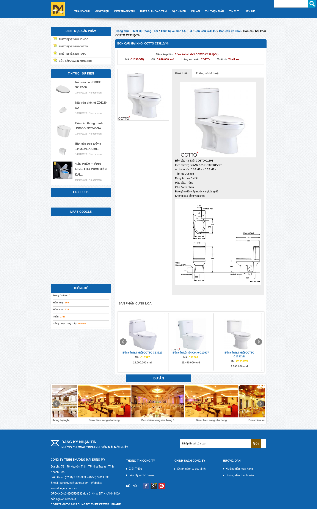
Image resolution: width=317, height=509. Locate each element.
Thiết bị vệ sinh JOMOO (73, 39)
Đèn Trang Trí (124, 11)
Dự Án (195, 11)
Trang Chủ (82, 11)
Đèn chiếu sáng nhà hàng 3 (131, 420)
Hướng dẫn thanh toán (240, 475)
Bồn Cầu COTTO (206, 31)
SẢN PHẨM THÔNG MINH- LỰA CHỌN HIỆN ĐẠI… (91, 169)
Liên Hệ (250, 11)
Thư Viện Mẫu (214, 11)
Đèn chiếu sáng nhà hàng (78, 420)
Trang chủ (122, 31)
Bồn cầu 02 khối (230, 31)
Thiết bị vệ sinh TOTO (72, 53)
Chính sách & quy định (191, 468)
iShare (116, 504)
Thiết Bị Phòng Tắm (153, 11)
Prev (123, 341)
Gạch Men (179, 11)
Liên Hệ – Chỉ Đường (142, 475)
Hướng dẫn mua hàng (239, 468)
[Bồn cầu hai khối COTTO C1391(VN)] (143, 94)
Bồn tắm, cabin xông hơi (75, 61)
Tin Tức (234, 11)
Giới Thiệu (102, 11)
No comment (95, 92)
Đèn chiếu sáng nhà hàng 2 (238, 420)
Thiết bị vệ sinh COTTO (176, 31)
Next (258, 341)
